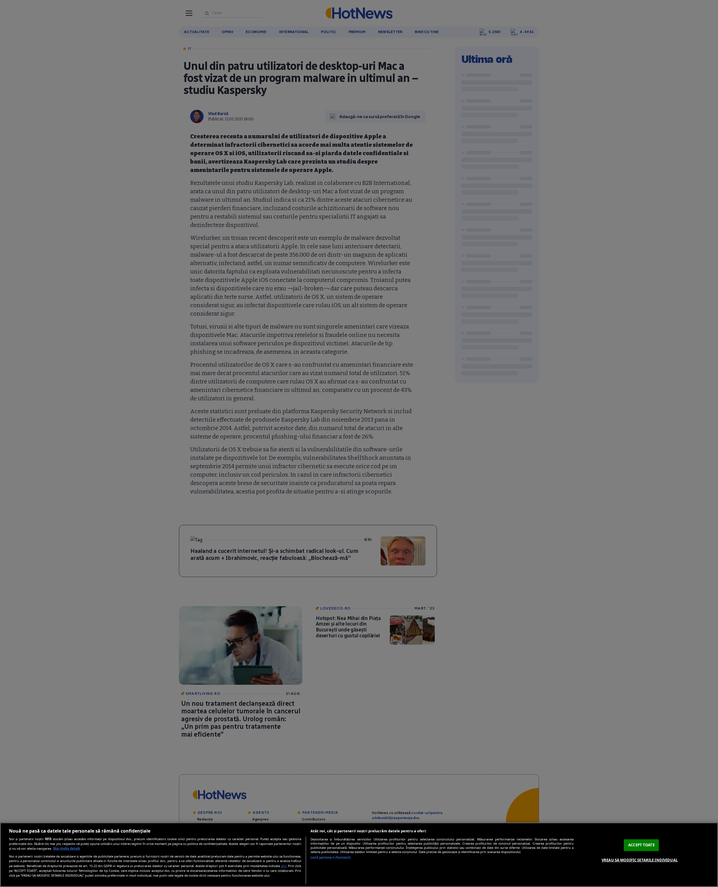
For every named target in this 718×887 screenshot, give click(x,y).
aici (283, 865)
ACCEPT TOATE (641, 844)
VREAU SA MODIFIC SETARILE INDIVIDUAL (640, 860)
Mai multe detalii (66, 848)
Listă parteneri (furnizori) (330, 857)
